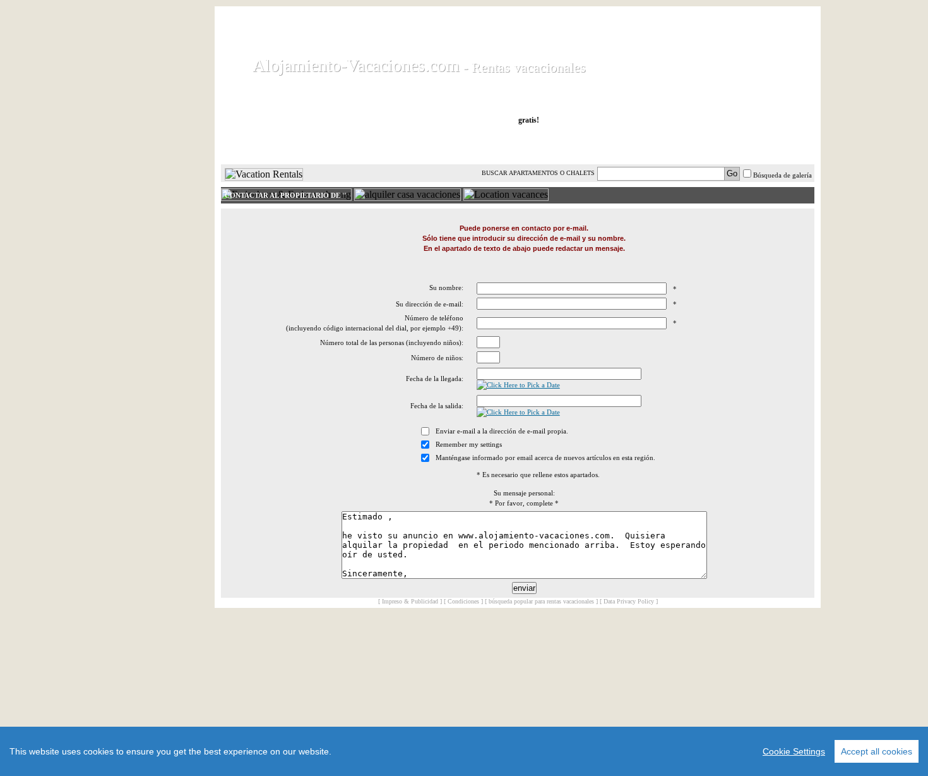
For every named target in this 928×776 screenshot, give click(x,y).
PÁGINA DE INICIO (274, 145)
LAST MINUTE (604, 145)
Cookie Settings (794, 751)
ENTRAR (686, 145)
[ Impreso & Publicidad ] (410, 601)
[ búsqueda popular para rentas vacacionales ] (541, 601)
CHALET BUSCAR (386, 145)
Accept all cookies (876, 751)
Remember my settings (469, 444)
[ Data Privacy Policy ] (629, 601)
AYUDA (772, 145)
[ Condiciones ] (463, 601)
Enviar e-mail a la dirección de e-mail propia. (502, 431)
